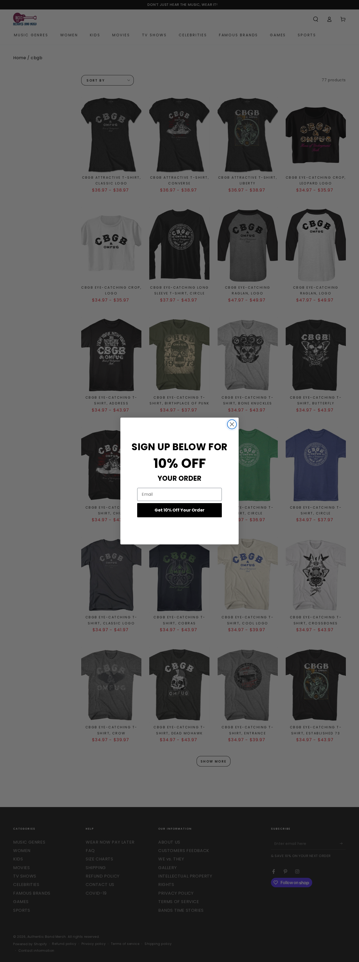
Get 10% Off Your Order (179, 510)
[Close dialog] (232, 424)
